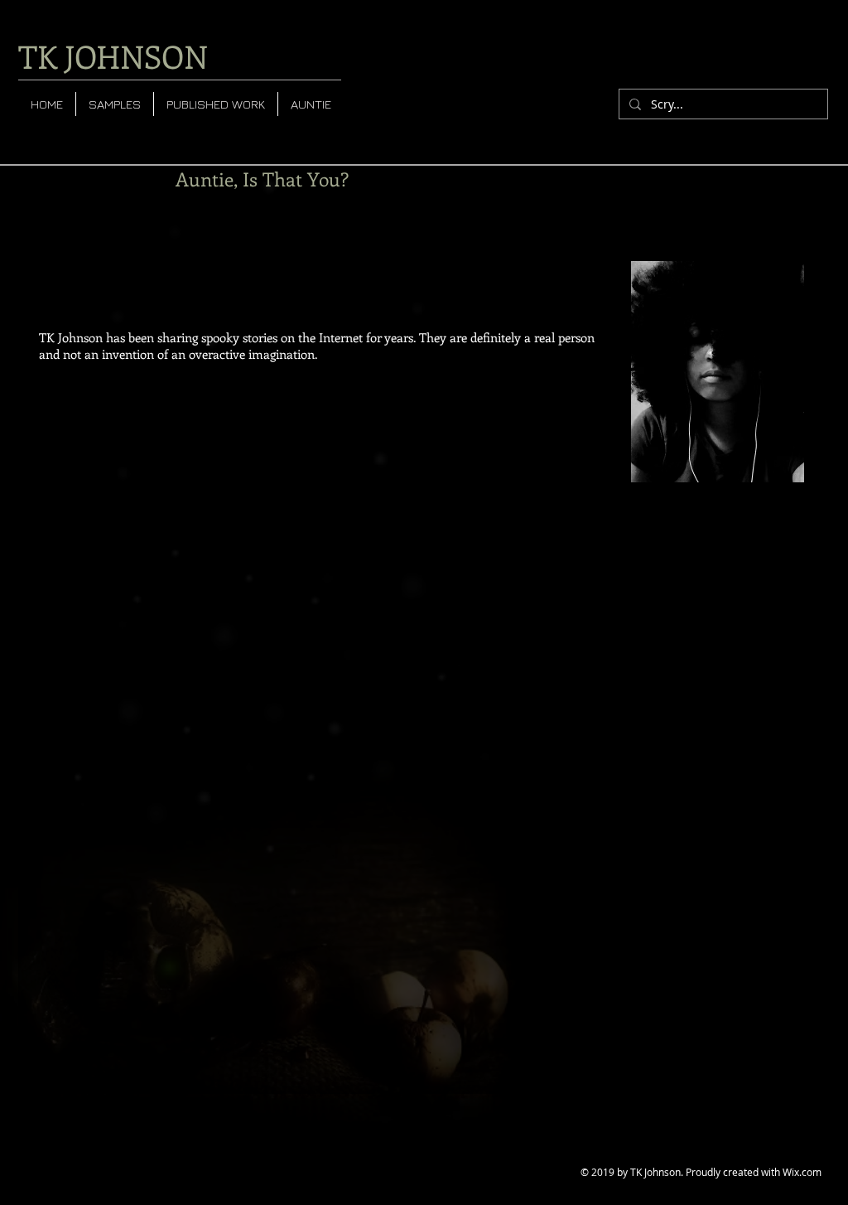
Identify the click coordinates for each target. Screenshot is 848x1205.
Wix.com (802, 1171)
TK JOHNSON (113, 56)
